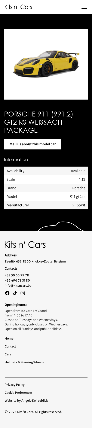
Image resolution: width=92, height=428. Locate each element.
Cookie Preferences (19, 393)
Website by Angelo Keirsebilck (26, 401)
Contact (10, 346)
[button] (83, 7)
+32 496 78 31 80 (17, 280)
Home (9, 338)
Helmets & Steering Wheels (24, 362)
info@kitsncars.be (18, 286)
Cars (8, 354)
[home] (18, 6)
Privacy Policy (15, 385)
